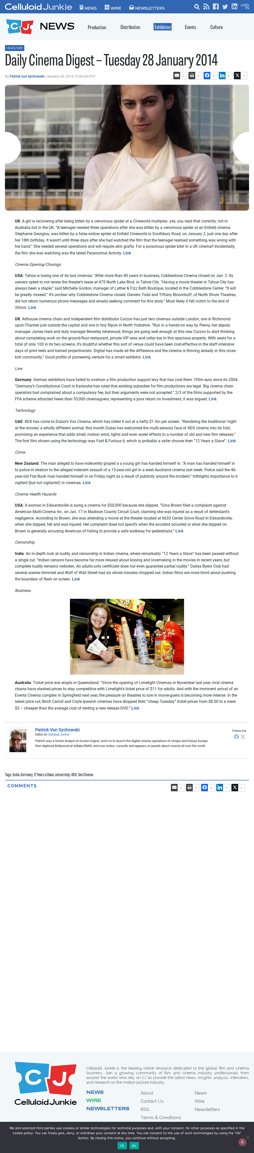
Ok (122, 1146)
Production (97, 28)
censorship (62, 775)
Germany (26, 775)
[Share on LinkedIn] (222, 75)
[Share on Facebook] (207, 75)
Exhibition (163, 28)
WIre (116, 8)
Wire (93, 1100)
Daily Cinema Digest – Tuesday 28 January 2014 (111, 61)
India (16, 775)
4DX (74, 775)
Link (127, 253)
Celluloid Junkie (58, 734)
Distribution (130, 28)
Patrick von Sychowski (27, 76)
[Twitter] (243, 737)
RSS (145, 1109)
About (147, 1093)
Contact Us (152, 1101)
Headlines (14, 48)
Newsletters (150, 8)
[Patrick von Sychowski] (19, 740)
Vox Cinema (85, 775)
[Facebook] (236, 737)
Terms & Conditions (161, 1117)
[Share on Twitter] (237, 75)
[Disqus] (127, 851)
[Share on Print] (192, 75)
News (91, 8)
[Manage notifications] (242, 1142)
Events (190, 28)
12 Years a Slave (44, 775)
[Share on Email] (176, 75)
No (134, 1146)
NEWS (57, 27)
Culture (216, 28)
